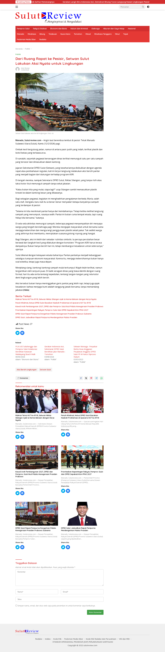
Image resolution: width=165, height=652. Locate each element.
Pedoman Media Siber (26, 39)
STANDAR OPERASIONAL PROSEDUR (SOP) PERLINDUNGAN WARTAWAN (83, 642)
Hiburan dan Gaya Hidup (113, 28)
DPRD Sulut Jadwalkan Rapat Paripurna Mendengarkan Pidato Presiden (46, 317)
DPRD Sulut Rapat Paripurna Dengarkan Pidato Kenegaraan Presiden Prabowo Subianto (53, 314)
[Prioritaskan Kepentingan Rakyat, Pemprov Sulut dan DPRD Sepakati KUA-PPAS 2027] (82, 457)
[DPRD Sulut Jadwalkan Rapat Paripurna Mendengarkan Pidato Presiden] (82, 514)
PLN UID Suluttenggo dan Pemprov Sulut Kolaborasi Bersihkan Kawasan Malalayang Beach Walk (26, 350)
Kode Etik (57, 639)
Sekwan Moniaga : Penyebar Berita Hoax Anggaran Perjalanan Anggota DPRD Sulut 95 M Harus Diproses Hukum (85, 351)
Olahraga (95, 28)
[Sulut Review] (48, 17)
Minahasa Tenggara (103, 34)
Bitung (42, 34)
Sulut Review (25, 68)
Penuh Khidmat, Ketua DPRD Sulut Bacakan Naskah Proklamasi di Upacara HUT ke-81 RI (53, 303)
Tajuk (125, 34)
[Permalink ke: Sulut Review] (17, 69)
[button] (143, 7)
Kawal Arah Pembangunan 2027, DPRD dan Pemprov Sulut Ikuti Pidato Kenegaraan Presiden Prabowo (59, 306)
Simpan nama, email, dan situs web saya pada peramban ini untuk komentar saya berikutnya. (56, 605)
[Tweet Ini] (86, 378)
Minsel (88, 34)
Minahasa (32, 34)
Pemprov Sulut (23, 28)
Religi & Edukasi (40, 28)
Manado (20, 34)
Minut (117, 34)
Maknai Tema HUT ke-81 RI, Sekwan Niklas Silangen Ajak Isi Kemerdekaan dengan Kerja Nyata (55, 299)
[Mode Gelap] (148, 7)
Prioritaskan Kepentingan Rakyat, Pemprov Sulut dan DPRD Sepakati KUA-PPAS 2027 (51, 310)
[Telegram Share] (96, 378)
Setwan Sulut (45, 369)
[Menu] (17, 7)
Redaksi (42, 39)
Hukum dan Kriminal (79, 28)
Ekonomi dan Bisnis (58, 28)
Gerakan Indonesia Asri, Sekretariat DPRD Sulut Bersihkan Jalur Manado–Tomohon (54, 350)
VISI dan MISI (124, 639)
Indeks (48, 639)
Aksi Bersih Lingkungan (26, 369)
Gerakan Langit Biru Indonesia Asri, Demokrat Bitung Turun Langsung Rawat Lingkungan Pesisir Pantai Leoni (90, 2)
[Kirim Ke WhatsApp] (102, 378)
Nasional (131, 28)
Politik (18, 54)
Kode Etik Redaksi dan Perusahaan (101, 639)
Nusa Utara (65, 34)
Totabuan (53, 34)
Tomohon (78, 34)
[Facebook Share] (81, 378)
